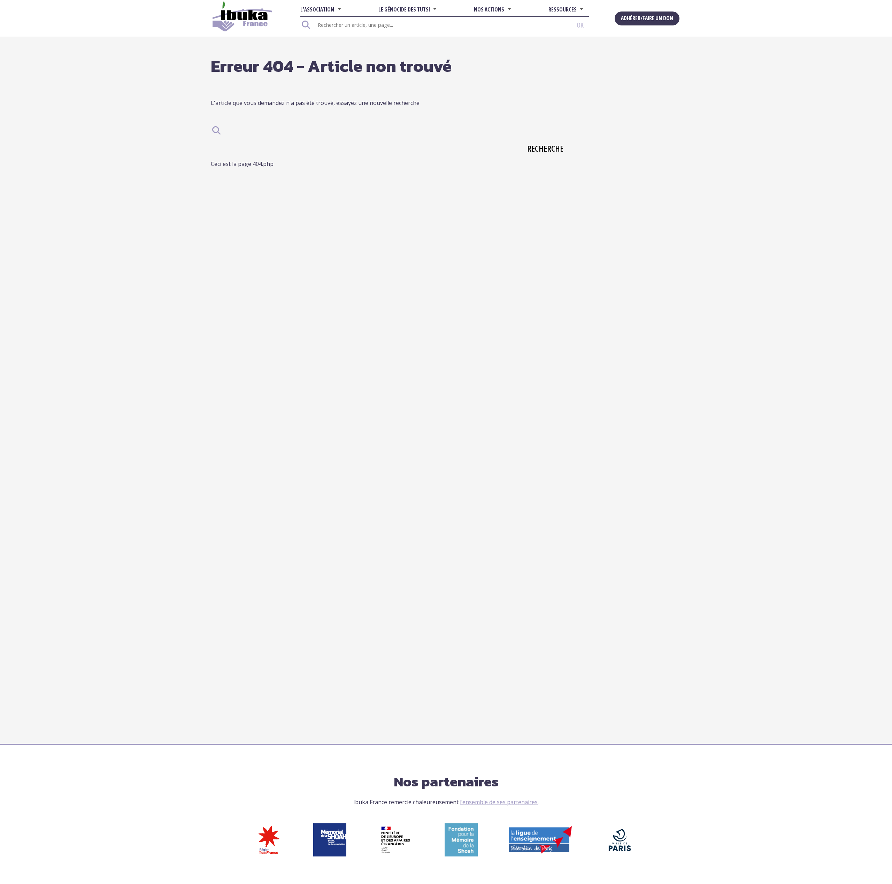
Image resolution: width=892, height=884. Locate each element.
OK (580, 25)
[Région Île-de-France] (269, 854)
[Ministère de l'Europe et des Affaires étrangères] (395, 854)
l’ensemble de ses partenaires (499, 802)
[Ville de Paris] (619, 854)
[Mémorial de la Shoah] (329, 854)
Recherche (535, 148)
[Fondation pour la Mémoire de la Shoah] (461, 854)
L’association (317, 9)
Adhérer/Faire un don (647, 18)
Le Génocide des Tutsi (404, 9)
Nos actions (489, 9)
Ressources (562, 9)
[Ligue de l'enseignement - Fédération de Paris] (540, 851)
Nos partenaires (446, 781)
